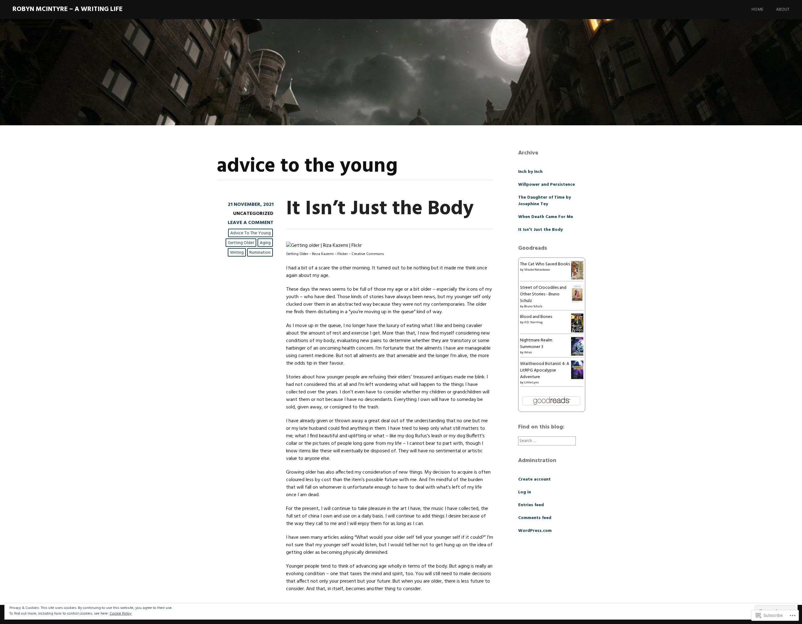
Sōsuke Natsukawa (537, 269)
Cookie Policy (121, 614)
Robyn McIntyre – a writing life (67, 9)
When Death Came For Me (545, 217)
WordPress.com (535, 530)
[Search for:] (547, 441)
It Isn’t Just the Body (380, 209)
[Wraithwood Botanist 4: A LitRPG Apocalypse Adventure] (577, 378)
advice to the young (250, 233)
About (782, 9)
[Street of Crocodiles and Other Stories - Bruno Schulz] (577, 302)
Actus (528, 352)
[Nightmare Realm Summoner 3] (577, 354)
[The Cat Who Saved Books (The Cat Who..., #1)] (577, 278)
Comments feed (534, 518)
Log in (524, 492)
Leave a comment (250, 223)
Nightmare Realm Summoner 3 (536, 344)
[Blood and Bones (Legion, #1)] (577, 331)
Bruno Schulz (533, 306)
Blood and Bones (536, 316)
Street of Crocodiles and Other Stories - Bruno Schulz (543, 294)
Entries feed (531, 505)
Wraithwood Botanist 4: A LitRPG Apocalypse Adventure (544, 370)
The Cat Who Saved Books (545, 264)
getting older (241, 243)
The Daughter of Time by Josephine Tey (544, 201)
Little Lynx (531, 382)
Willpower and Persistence (546, 184)
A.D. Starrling (533, 322)
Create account (534, 479)
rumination (260, 252)
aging (265, 243)
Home (757, 9)
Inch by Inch (530, 171)
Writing (237, 252)
